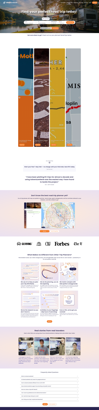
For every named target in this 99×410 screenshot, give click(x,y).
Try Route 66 (55, 28)
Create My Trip (70, 22)
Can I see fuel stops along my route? (30, 396)
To (38, 21)
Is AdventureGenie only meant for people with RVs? (33, 379)
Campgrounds (69, 2)
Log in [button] (90, 2)
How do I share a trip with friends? (29, 389)
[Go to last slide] (19, 97)
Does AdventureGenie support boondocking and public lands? (36, 386)
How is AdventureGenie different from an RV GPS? (33, 382)
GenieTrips (75, 2)
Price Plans (81, 2)
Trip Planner (63, 2)
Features (86, 2)
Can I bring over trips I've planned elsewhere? (32, 399)
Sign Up (94, 2)
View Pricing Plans (54, 231)
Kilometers (62, 23)
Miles (61, 21)
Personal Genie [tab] (53, 18)
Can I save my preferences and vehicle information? (33, 392)
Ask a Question (52, 404)
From (26, 21)
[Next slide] (79, 97)
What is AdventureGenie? (27, 376)
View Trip (22, 144)
